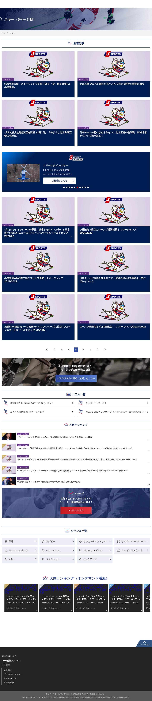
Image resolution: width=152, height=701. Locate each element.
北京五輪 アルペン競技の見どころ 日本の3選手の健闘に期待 (112, 83)
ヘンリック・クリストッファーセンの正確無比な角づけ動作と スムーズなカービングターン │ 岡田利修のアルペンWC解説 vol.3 (73, 470)
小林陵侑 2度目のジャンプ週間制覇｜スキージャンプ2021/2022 (108, 231)
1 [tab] (64, 187)
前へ (54, 349)
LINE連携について (10, 661)
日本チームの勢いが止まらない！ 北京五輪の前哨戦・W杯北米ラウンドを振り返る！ (113, 134)
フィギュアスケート (132, 550)
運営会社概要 (9, 682)
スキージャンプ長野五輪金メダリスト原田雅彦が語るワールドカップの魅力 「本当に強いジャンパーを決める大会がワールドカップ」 (75, 448)
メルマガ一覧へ (76, 510)
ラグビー (50, 541)
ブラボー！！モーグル (96, 403)
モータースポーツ (18, 550)
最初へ (47, 349)
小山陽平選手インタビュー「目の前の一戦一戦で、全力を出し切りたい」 (49, 481)
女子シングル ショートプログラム (90, 602)
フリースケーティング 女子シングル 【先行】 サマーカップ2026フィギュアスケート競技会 (21, 597)
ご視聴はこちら (59, 180)
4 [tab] (72, 187)
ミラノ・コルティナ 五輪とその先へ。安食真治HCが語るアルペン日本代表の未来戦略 (54, 437)
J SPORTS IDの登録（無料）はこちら (76, 378)
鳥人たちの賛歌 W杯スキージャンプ (27, 412)
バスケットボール (92, 550)
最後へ (105, 349)
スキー (11, 559)
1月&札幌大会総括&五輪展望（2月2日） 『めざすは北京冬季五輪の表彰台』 (38, 134)
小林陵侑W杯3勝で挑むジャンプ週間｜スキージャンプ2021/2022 (33, 280)
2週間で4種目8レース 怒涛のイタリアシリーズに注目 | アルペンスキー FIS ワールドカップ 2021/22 (37, 328)
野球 (11, 541)
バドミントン (53, 559)
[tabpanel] (76, 172)
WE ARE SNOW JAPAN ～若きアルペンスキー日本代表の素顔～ (116, 412)
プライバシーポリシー (13, 674)
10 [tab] (88, 187)
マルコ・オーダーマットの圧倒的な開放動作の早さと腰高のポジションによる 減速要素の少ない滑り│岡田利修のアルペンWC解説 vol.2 (77, 459)
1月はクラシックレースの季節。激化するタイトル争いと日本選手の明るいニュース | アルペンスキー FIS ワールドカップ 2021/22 (37, 232)
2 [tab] (66, 187)
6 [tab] (77, 187)
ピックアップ (90, 559)
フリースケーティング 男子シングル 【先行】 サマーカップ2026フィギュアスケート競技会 (56, 597)
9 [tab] (85, 187)
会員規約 (7, 670)
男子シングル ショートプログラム (124, 602)
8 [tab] (82, 187)
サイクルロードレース (133, 541)
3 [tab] (69, 187)
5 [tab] (74, 187)
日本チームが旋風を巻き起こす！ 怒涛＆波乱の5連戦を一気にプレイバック (113, 280)
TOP (3, 33)
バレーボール (53, 550)
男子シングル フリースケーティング (56, 602)
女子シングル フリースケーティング (21, 602)
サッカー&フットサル (94, 541)
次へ (98, 349)
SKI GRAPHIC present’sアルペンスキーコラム (31, 403)
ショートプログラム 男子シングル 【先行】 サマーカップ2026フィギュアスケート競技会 (125, 597)
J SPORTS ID (7, 656)
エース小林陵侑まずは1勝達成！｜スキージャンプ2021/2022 (113, 326)
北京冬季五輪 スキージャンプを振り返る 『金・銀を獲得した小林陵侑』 (37, 85)
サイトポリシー (10, 678)
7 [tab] (80, 187)
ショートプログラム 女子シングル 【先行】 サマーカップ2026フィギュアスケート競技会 (90, 597)
